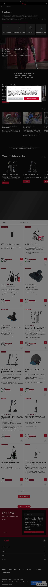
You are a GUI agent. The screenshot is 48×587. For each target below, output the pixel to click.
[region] (24, 94)
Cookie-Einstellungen (15, 98)
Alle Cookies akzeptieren (31, 98)
